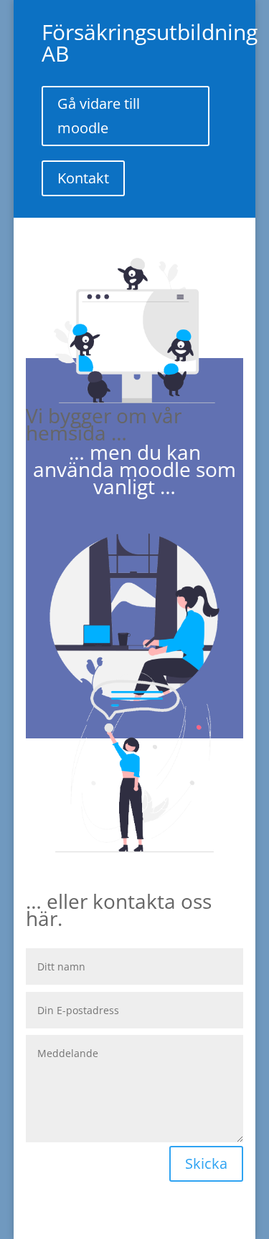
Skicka (206, 1163)
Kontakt (83, 178)
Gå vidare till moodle (98, 116)
